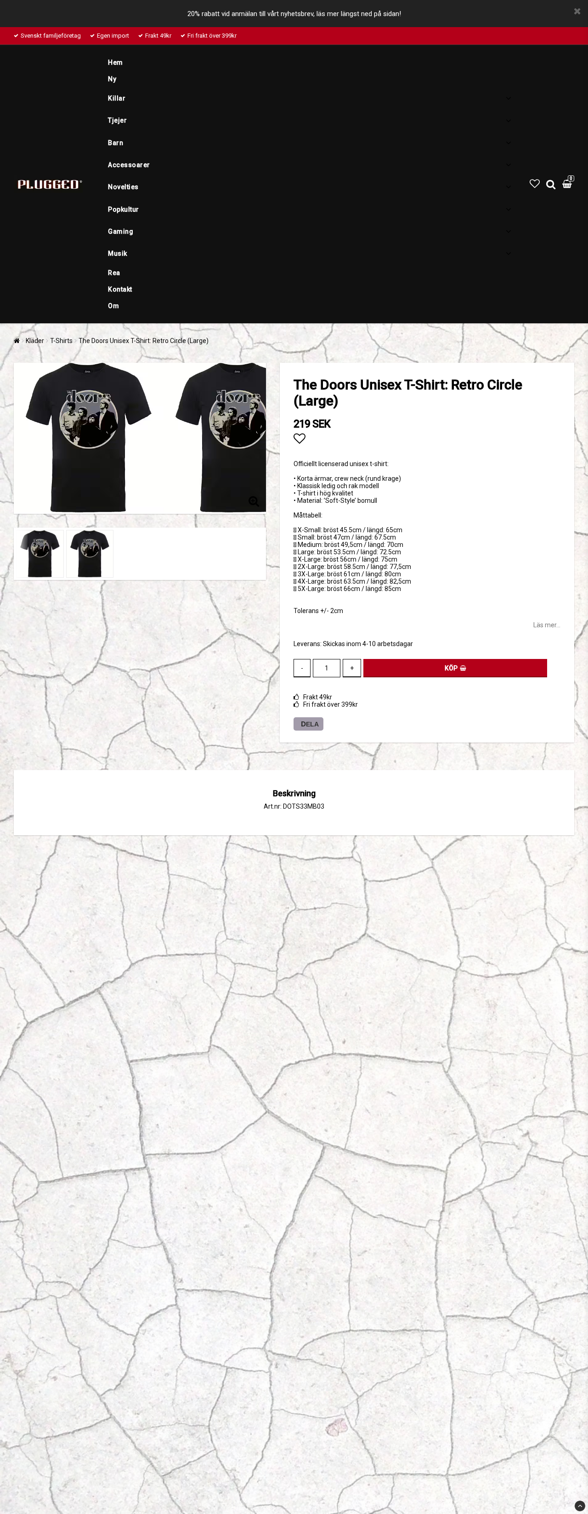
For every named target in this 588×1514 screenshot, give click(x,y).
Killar (116, 98)
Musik (117, 253)
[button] (535, 184)
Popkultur (123, 209)
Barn (115, 142)
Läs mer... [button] (546, 625)
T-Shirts (61, 340)
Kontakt (120, 289)
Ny (112, 79)
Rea (114, 272)
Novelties (123, 187)
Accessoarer (129, 165)
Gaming (120, 231)
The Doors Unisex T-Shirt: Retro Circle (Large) (144, 340)
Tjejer (117, 120)
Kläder (35, 340)
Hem (115, 62)
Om (113, 306)
